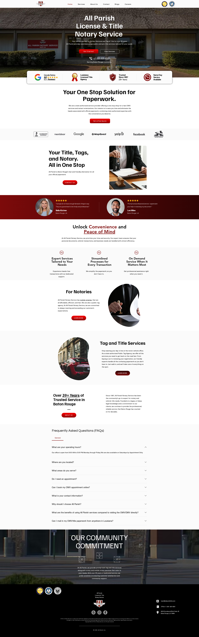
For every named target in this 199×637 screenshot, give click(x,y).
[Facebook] (105, 612)
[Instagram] (99, 612)
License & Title (99, 595)
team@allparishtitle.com (168, 601)
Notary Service (99, 597)
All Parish (99, 593)
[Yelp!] (93, 612)
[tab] (57, 438)
